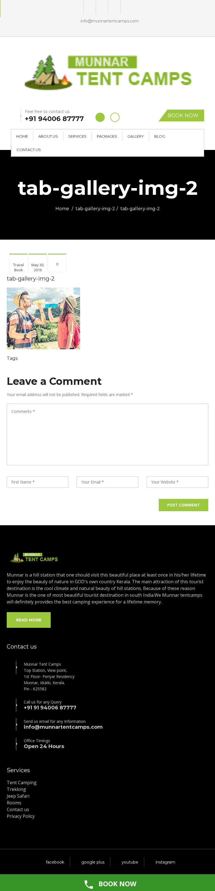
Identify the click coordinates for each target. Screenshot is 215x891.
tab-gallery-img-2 (95, 208)
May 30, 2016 (37, 267)
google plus (92, 862)
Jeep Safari (18, 796)
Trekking (16, 789)
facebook (55, 862)
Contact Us (29, 149)
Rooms (14, 803)
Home (22, 136)
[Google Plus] (89, 7)
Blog (159, 136)
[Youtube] (113, 7)
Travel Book (18, 267)
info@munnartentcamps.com (110, 21)
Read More (28, 619)
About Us (48, 136)
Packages (107, 136)
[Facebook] (101, 7)
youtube (130, 862)
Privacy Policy (21, 816)
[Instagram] (126, 7)
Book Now (183, 115)
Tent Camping (22, 782)
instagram (165, 862)
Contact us (18, 809)
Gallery (135, 136)
